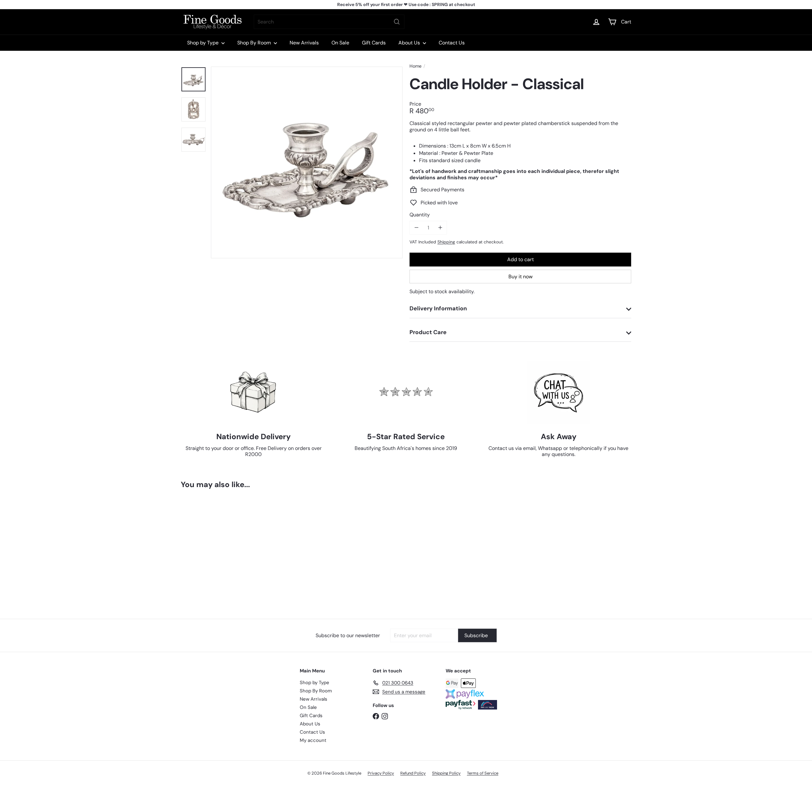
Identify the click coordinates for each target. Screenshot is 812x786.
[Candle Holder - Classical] (216, 549)
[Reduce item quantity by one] (416, 227)
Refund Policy (413, 773)
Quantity (419, 215)
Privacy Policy (381, 773)
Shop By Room (254, 42)
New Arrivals (304, 42)
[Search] (396, 22)
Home (415, 66)
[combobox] (329, 22)
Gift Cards (374, 42)
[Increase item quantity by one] (440, 227)
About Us (409, 42)
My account (313, 740)
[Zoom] (306, 162)
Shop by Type (203, 42)
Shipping (446, 242)
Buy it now (520, 276)
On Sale (340, 42)
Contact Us (452, 42)
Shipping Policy (446, 773)
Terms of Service (482, 773)
